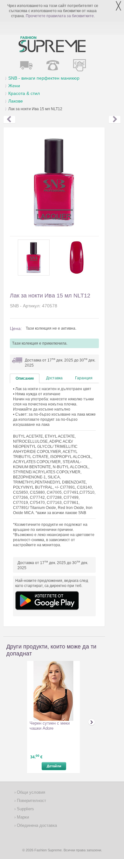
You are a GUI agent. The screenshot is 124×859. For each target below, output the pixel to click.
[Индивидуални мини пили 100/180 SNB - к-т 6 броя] (114, 120)
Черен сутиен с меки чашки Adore (50, 726)
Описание (25, 378)
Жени (14, 85)
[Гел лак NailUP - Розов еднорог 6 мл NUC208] (9, 120)
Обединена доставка (36, 825)
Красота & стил (24, 93)
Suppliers (25, 808)
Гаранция (84, 378)
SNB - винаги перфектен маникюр (43, 78)
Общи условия (30, 792)
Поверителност (31, 800)
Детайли (54, 766)
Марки (22, 817)
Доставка (54, 378)
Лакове (15, 101)
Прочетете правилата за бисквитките (60, 16)
